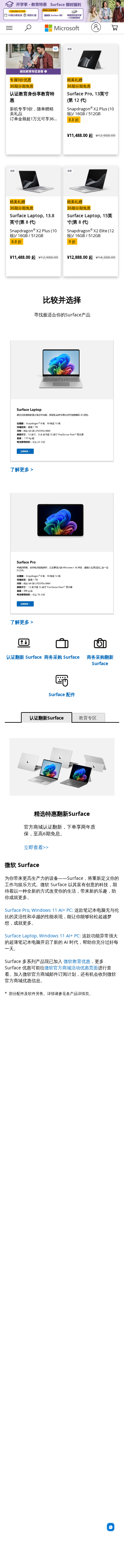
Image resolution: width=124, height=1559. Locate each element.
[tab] (46, 717)
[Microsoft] (62, 28)
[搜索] (28, 28)
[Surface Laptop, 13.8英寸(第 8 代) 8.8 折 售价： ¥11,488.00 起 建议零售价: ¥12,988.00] (33, 221)
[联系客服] (111, 1527)
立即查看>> (36, 847)
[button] (9, 28)
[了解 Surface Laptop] (62, 401)
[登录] (96, 27)
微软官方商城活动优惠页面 (71, 968)
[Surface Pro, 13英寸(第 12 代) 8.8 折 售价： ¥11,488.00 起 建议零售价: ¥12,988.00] (90, 99)
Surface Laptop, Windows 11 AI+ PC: (43, 936)
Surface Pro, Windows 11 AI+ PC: (39, 910)
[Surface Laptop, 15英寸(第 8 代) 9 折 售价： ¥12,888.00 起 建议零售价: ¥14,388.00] (90, 221)
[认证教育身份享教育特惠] (33, 99)
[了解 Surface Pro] (62, 553)
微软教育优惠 (77, 961)
